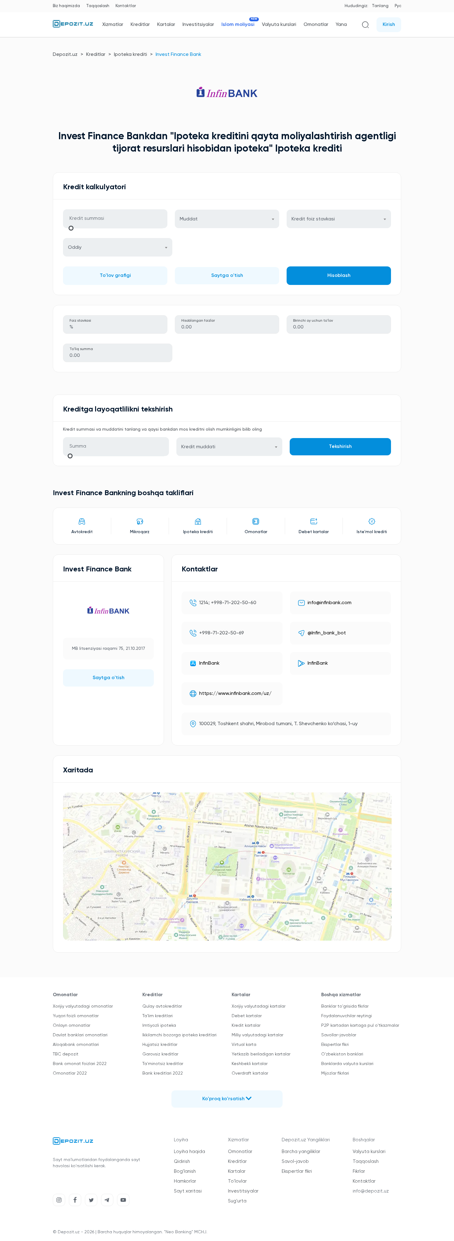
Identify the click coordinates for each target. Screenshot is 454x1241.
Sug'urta (237, 1201)
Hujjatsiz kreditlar (159, 1045)
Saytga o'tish (227, 275)
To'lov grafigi (115, 275)
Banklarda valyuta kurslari (347, 1064)
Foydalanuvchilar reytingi (346, 1016)
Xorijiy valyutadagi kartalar (258, 1006)
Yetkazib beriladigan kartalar (261, 1054)
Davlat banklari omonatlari (80, 1035)
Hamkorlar (185, 1181)
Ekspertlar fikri (335, 1045)
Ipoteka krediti (130, 54)
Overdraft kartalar (250, 1073)
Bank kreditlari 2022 (162, 1073)
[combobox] (227, 219)
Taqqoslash (97, 6)
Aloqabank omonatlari (76, 1045)
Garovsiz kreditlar (160, 1054)
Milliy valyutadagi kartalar (257, 1035)
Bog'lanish (185, 1171)
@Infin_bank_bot (327, 633)
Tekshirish (340, 446)
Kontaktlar (126, 6)
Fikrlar (359, 1171)
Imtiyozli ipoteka (159, 1025)
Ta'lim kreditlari (157, 1016)
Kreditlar (140, 24)
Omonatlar (316, 24)
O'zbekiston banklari (342, 1054)
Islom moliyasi (237, 24)
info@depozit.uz (371, 1191)
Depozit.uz (65, 54)
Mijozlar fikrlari (335, 1073)
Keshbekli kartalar (249, 1064)
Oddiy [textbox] (75, 247)
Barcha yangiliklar (301, 1151)
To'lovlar (237, 1181)
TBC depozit (65, 1054)
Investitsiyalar (198, 24)
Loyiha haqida (189, 1151)
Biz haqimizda (66, 6)
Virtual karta (244, 1045)
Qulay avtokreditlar (162, 1006)
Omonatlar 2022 (70, 1073)
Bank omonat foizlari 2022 (80, 1064)
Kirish (389, 24)
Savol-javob (295, 1161)
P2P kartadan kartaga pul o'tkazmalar (360, 1025)
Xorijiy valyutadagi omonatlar (83, 1006)
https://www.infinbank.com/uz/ (235, 693)
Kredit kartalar (246, 1025)
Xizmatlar (112, 24)
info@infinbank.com (329, 602)
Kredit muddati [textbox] (198, 447)
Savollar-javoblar (338, 1035)
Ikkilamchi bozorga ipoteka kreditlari (179, 1035)
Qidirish (182, 1161)
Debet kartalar (247, 1016)
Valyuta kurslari (279, 24)
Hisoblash (339, 275)
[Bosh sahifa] (73, 26)
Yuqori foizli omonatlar (76, 1016)
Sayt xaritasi (188, 1191)
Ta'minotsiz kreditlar (162, 1064)
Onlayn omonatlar (71, 1025)
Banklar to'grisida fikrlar (344, 1006)
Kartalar (166, 24)
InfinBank (209, 663)
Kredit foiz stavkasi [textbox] (313, 219)
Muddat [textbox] (189, 219)
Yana (341, 24)
